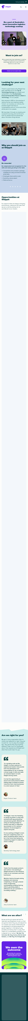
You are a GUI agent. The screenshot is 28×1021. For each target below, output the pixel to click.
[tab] (7, 186)
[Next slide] (25, 914)
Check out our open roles (14, 71)
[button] (21, 7)
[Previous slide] (23, 914)
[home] (6, 7)
